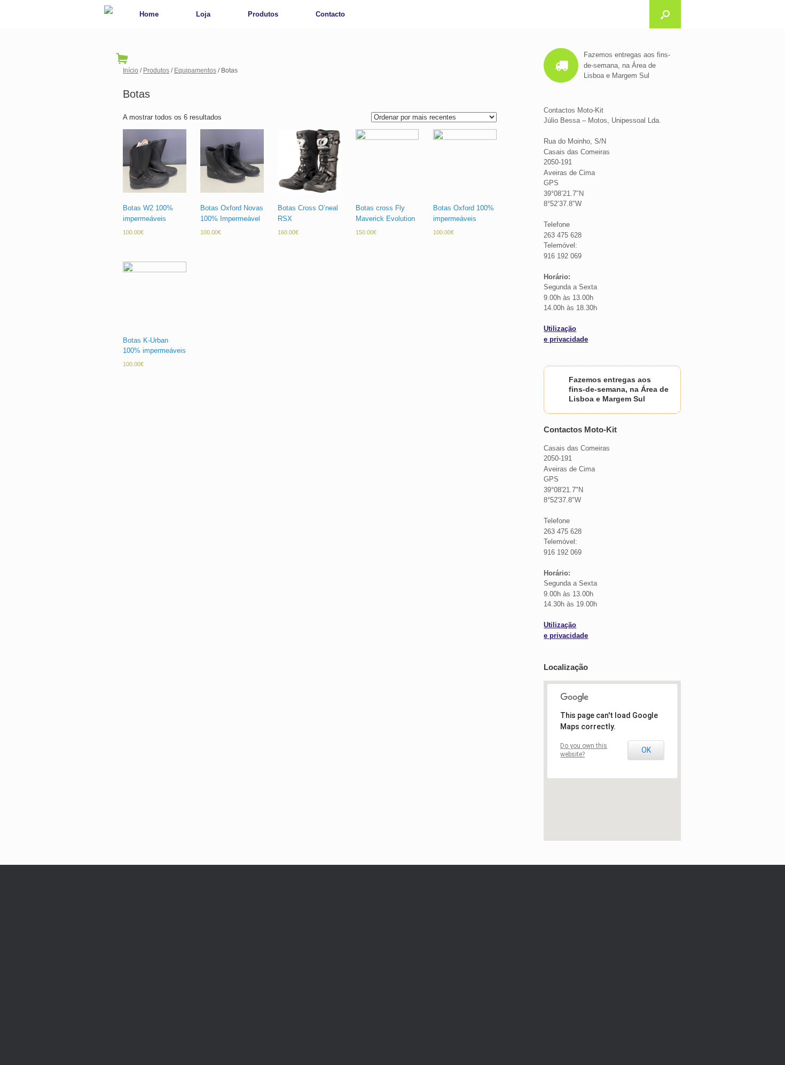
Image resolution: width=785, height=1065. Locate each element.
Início (130, 70)
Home (149, 14)
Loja (203, 14)
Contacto (330, 14)
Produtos (263, 14)
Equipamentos (195, 70)
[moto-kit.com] (108, 10)
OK (646, 750)
